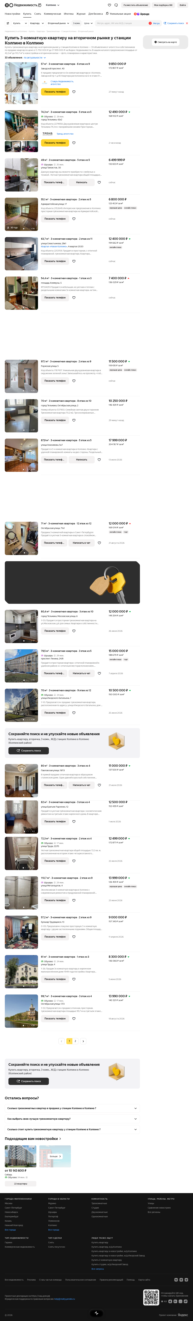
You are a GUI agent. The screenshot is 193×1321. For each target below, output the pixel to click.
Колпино (52, 1225)
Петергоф (53, 1216)
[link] (182, 5)
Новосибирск (11, 1212)
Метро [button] (156, 23)
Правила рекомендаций (111, 1280)
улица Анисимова (49, 445)
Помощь (131, 1280)
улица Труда (47, 846)
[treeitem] (13, 14)
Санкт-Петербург (13, 1208)
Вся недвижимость (14, 1280)
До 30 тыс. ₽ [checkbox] (18, 587)
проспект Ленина (49, 658)
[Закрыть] (187, 23)
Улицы (151, 1203)
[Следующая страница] (83, 1041)
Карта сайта (144, 1280)
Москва (8, 1203)
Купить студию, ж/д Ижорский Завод (110, 1264)
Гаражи (8, 1242)
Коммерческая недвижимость (20, 1247)
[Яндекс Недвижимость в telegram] (186, 1280)
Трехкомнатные (99, 1203)
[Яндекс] (183, 1315)
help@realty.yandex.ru (64, 1299)
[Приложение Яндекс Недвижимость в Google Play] (175, 1301)
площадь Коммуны (50, 283)
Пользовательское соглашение (80, 1280)
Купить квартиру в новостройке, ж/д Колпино (114, 1251)
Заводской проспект (51, 68)
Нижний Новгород (14, 1225)
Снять (51, 1242)
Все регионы (154, 1212)
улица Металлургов (50, 885)
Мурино (52, 1203)
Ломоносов (54, 1221)
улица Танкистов (49, 167)
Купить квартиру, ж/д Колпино (107, 1247)
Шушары (52, 1212)
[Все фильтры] (8, 23)
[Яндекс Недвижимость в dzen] (181, 1280)
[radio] (75, 1041)
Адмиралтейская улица (52, 204)
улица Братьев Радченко (53, 807)
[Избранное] (109, 5)
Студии (95, 1208)
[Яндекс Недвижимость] (23, 5)
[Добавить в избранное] (74, 91)
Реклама (31, 1280)
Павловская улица (50, 770)
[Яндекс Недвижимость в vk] (176, 1280)
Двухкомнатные (100, 1212)
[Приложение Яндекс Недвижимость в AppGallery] (180, 1301)
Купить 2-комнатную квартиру (107, 1260)
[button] (116, 5)
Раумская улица (49, 366)
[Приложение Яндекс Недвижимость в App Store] (170, 1301)
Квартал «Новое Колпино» (54, 246)
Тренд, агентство (65, 134)
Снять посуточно (56, 1247)
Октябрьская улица (50, 528)
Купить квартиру (100, 1242)
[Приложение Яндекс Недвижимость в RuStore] (185, 1301)
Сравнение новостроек (159, 1208)
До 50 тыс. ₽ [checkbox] (38, 587)
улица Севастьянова (51, 243)
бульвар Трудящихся (51, 922)
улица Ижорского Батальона (55, 698)
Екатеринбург (12, 1216)
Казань (8, 1221)
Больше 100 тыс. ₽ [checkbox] (42, 595)
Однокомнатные (100, 1216)
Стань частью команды (50, 1280)
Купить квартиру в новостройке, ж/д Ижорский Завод (118, 1255)
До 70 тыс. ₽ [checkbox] (58, 587)
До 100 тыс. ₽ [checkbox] (18, 595)
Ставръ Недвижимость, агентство (62, 82)
